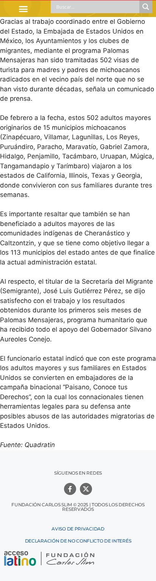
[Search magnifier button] (145, 6)
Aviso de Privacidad (77, 529)
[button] (23, 9)
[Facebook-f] (70, 489)
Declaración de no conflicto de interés (78, 541)
